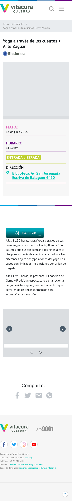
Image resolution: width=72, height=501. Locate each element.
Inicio (6, 24)
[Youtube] (34, 444)
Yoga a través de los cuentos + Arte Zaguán (26, 28)
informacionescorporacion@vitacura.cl (26, 464)
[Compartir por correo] (38, 395)
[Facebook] (17, 395)
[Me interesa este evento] (28, 395)
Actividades (18, 24)
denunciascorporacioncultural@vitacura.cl (37, 468)
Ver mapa (29, 457)
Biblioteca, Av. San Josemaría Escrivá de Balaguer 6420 (36, 175)
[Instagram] (24, 444)
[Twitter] (14, 444)
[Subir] (65, 494)
